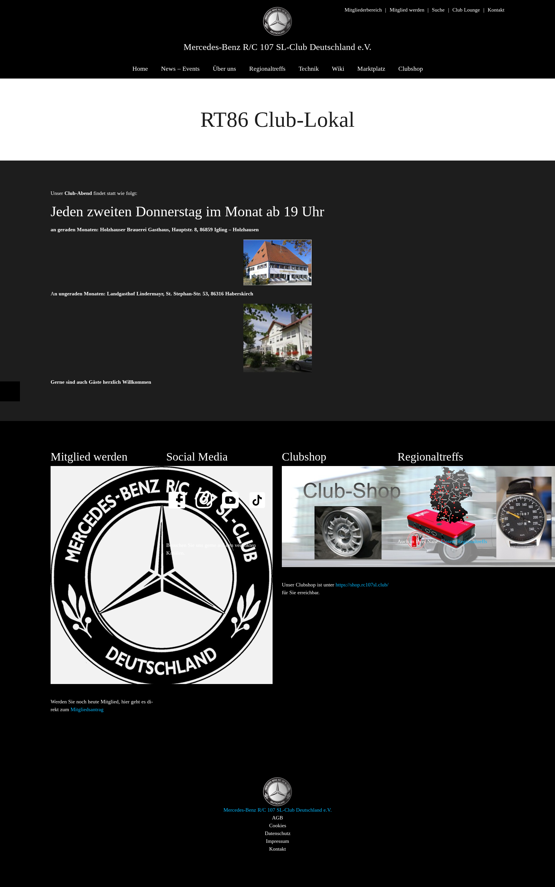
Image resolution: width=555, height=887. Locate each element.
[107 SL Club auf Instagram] (206, 496)
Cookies (277, 825)
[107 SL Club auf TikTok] (260, 496)
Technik (309, 68)
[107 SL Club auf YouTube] (233, 496)
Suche (438, 10)
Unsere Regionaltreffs (464, 541)
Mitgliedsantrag (87, 709)
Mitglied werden (407, 10)
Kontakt (496, 10)
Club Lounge (466, 10)
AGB (277, 818)
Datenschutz (278, 833)
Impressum (277, 841)
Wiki (338, 68)
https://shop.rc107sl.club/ (362, 585)
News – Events (180, 68)
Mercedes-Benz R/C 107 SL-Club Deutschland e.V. (277, 47)
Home (140, 68)
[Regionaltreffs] (450, 494)
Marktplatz (371, 68)
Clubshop (410, 68)
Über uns (224, 68)
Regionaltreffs (267, 68)
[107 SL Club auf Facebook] (179, 496)
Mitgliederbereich (363, 10)
